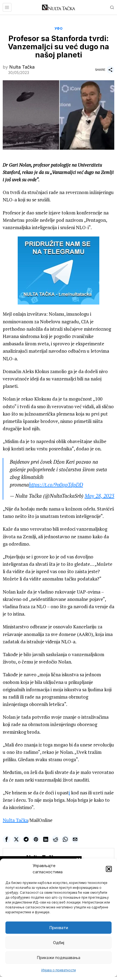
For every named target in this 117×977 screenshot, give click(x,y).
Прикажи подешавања (58, 957)
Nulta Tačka (22, 67)
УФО (58, 28)
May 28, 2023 (99, 496)
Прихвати (58, 927)
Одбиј (58, 942)
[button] (109, 869)
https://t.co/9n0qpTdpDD (56, 484)
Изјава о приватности (58, 970)
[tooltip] (6, 839)
